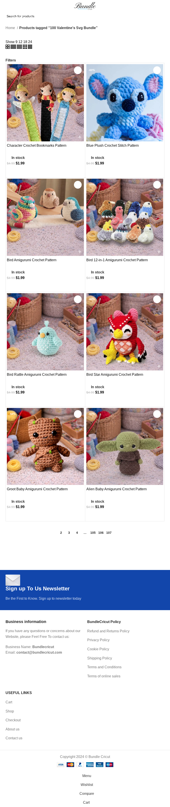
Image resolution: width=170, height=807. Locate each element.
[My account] (165, 17)
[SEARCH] (154, 17)
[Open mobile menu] (3, 17)
